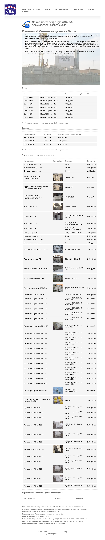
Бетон (38, 9)
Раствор (47, 9)
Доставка (91, 9)
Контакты (25, 11)
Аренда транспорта (61, 9)
